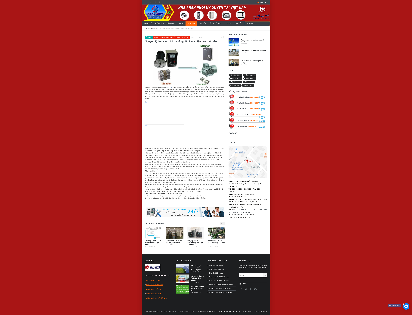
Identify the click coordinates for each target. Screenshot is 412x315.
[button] (261, 2)
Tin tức (229, 23)
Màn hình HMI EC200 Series (219, 281)
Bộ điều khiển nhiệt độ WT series (220, 292)
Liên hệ (238, 23)
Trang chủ (147, 23)
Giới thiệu (159, 23)
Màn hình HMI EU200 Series (219, 277)
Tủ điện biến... (235, 85)
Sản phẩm (171, 23)
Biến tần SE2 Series (216, 265)
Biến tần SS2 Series (216, 273)
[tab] (238, 35)
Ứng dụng (191, 23)
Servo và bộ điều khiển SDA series (221, 284)
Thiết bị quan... (249, 82)
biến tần (169, 87)
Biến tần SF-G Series (216, 269)
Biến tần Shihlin (236, 75)
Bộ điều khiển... (249, 78)
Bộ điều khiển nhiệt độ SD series (220, 288)
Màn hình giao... (249, 75)
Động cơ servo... (236, 78)
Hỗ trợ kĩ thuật (215, 23)
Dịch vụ (181, 23)
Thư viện (202, 23)
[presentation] (238, 35)
